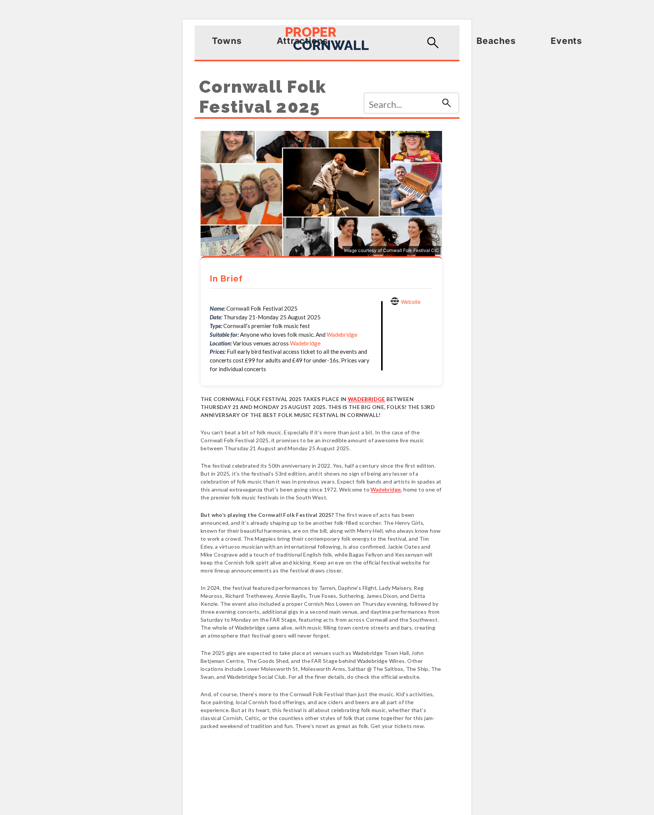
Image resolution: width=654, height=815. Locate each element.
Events (566, 41)
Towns (227, 41)
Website (409, 302)
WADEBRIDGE (366, 399)
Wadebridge (342, 334)
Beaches (495, 41)
